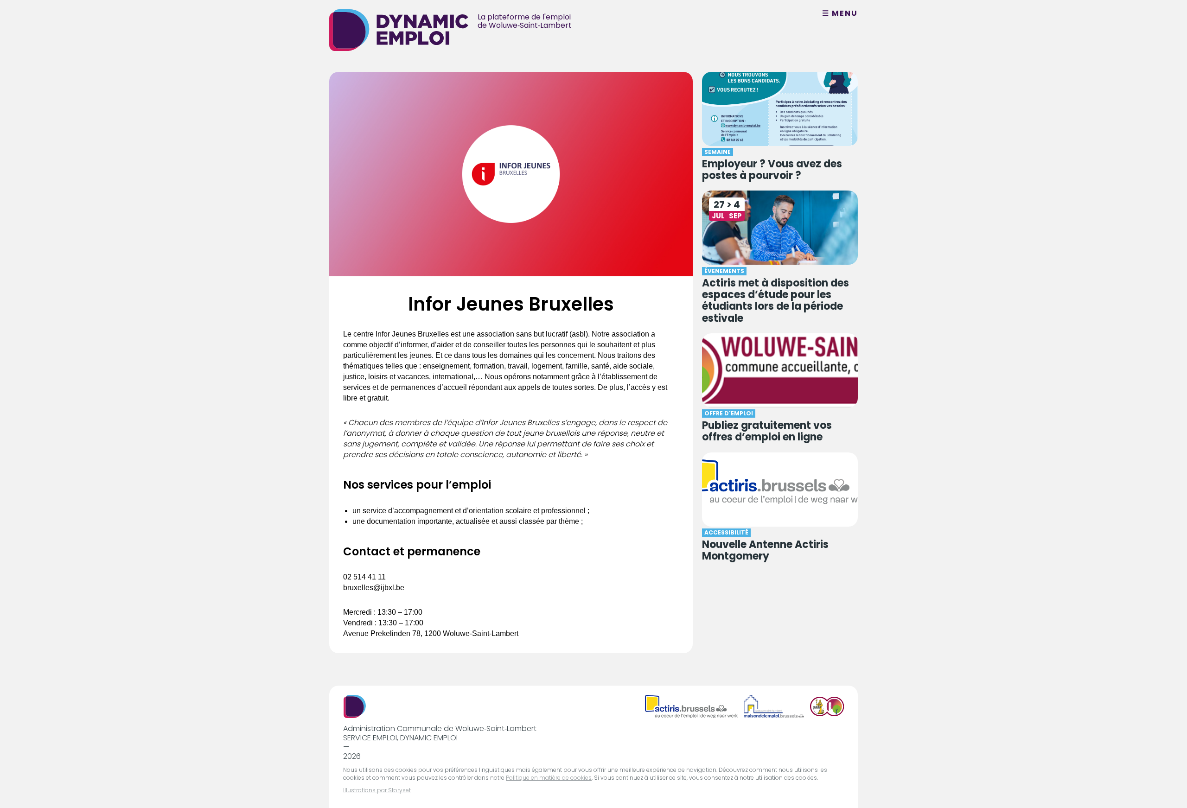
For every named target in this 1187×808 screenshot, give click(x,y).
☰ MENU (840, 13)
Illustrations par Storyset (377, 790)
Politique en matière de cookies (549, 778)
